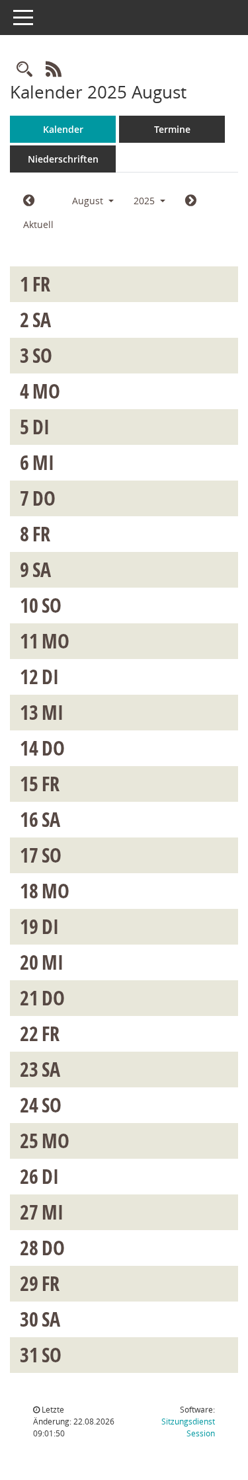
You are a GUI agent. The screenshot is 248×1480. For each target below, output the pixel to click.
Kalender (63, 129)
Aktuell (38, 224)
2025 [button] (145, 200)
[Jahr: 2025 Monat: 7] (28, 201)
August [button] (89, 200)
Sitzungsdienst (188, 1427)
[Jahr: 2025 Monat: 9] (190, 201)
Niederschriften (63, 159)
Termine (172, 129)
